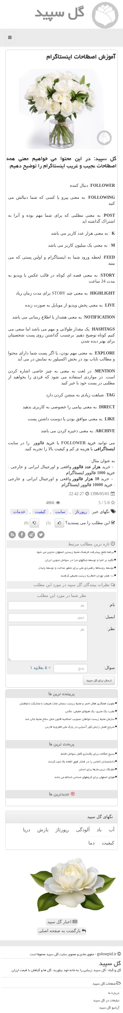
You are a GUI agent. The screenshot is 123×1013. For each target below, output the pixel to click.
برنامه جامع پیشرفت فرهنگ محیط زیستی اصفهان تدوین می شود (75, 552)
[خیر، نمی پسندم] (34, 522)
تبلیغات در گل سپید (106, 1000)
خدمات (19, 511)
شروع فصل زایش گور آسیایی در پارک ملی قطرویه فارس (80, 727)
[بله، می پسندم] (59, 522)
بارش (42, 829)
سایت (60, 511)
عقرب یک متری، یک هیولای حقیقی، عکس (90, 711)
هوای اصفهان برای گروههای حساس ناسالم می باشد (84, 777)
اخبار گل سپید (60, 922)
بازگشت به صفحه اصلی (60, 931)
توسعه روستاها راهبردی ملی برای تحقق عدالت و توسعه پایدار (76, 568)
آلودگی (83, 829)
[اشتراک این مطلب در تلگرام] (31, 534)
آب (111, 829)
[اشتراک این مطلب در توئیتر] (41, 534)
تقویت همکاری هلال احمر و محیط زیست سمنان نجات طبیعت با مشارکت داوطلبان (67, 703)
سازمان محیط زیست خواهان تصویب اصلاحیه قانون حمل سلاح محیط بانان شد (70, 719)
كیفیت (40, 511)
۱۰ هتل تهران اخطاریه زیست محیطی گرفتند (87, 576)
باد (99, 829)
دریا (26, 829)
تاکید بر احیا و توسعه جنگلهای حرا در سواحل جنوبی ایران (79, 560)
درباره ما (113, 993)
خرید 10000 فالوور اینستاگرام (87, 485)
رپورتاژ (81, 511)
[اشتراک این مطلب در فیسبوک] (22, 534)
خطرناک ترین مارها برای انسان (97, 769)
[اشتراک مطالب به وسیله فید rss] (12, 534)
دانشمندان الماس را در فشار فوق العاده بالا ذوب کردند (81, 762)
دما (91, 842)
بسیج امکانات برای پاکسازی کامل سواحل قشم (88, 754)
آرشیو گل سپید (109, 1007)
